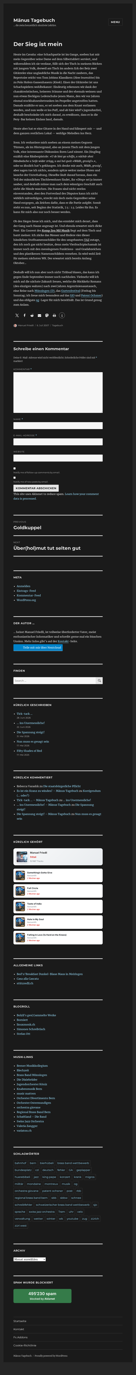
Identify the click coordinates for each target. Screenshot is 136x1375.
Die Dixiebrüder (27, 1079)
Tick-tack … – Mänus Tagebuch (38, 800)
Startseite (19, 1321)
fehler (61, 1170)
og (37, 300)
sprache (20, 1211)
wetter (38, 1218)
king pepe (49, 1177)
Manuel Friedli (26, 325)
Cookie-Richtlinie (24, 1345)
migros (90, 1177)
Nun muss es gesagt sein (33, 741)
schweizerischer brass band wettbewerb (63, 1204)
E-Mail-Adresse (25, 435)
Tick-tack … (25, 713)
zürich (95, 1218)
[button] (17, 315)
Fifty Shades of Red (29, 750)
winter (51, 1218)
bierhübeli (47, 1163)
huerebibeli (22, 1177)
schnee (76, 1197)
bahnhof (20, 1163)
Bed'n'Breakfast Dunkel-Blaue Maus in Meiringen (50, 974)
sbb (53, 1197)
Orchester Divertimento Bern (36, 1098)
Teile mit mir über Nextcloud (41, 647)
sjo (95, 1204)
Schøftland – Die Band (31, 1116)
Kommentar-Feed (29, 595)
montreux (51, 1184)
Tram (61, 1211)
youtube (72, 1218)
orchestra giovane (28, 1107)
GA (71, 1170)
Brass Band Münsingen (32, 1075)
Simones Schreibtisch (31, 1029)
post (70, 1190)
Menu (115, 22)
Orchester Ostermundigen (34, 1102)
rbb (78, 1190)
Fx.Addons (20, 1337)
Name (18, 419)
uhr (71, 1211)
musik (66, 1184)
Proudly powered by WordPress (51, 1355)
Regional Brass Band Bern (34, 1112)
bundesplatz (23, 1170)
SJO (72, 295)
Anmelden (23, 586)
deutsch (48, 1170)
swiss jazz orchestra (42, 1211)
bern (33, 1163)
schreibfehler (23, 1204)
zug (84, 1218)
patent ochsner (52, 1190)
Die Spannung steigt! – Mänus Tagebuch (44, 814)
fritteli (33, 857)
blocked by (46, 1297)
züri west (21, 1225)
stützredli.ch (25, 983)
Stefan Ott (23, 1033)
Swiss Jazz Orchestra (30, 1121)
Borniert (22, 1020)
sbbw (64, 1197)
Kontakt (63, 641)
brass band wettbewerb (73, 1163)
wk (61, 1218)
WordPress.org (26, 600)
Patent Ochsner (91, 295)
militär (19, 1184)
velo (80, 1211)
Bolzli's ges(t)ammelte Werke (36, 1015)
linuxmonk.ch (26, 1024)
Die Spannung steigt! (31, 732)
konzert (65, 1177)
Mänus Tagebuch (34, 20)
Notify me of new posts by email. (30, 481)
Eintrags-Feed (26, 590)
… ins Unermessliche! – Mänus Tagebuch (44, 804)
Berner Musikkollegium (32, 1065)
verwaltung (22, 1218)
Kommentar (22, 369)
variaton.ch (24, 1130)
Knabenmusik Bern (29, 1089)
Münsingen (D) (44, 290)
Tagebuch (57, 325)
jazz (36, 1177)
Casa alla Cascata (28, 978)
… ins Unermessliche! (31, 723)
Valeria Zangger (27, 1126)
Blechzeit (23, 1070)
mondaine (34, 1184)
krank (77, 1177)
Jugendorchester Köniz (32, 1084)
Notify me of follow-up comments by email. (36, 472)
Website (19, 451)
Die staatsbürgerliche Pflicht (62, 786)
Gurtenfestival (70, 290)
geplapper (83, 1170)
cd (37, 1170)
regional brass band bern (31, 1197)
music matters (26, 1093)
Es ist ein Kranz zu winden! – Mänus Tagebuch (47, 790)
